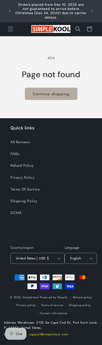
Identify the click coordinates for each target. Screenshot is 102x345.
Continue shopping (51, 94)
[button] (10, 29)
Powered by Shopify (54, 297)
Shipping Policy (23, 201)
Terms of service (52, 305)
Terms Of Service (25, 189)
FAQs (14, 153)
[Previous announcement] (9, 11)
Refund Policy (22, 165)
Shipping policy (80, 305)
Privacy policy (26, 305)
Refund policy (82, 297)
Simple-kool (31, 297)
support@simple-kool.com (48, 334)
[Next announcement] (92, 11)
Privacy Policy (22, 177)
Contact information (53, 313)
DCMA (15, 212)
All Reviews (20, 142)
